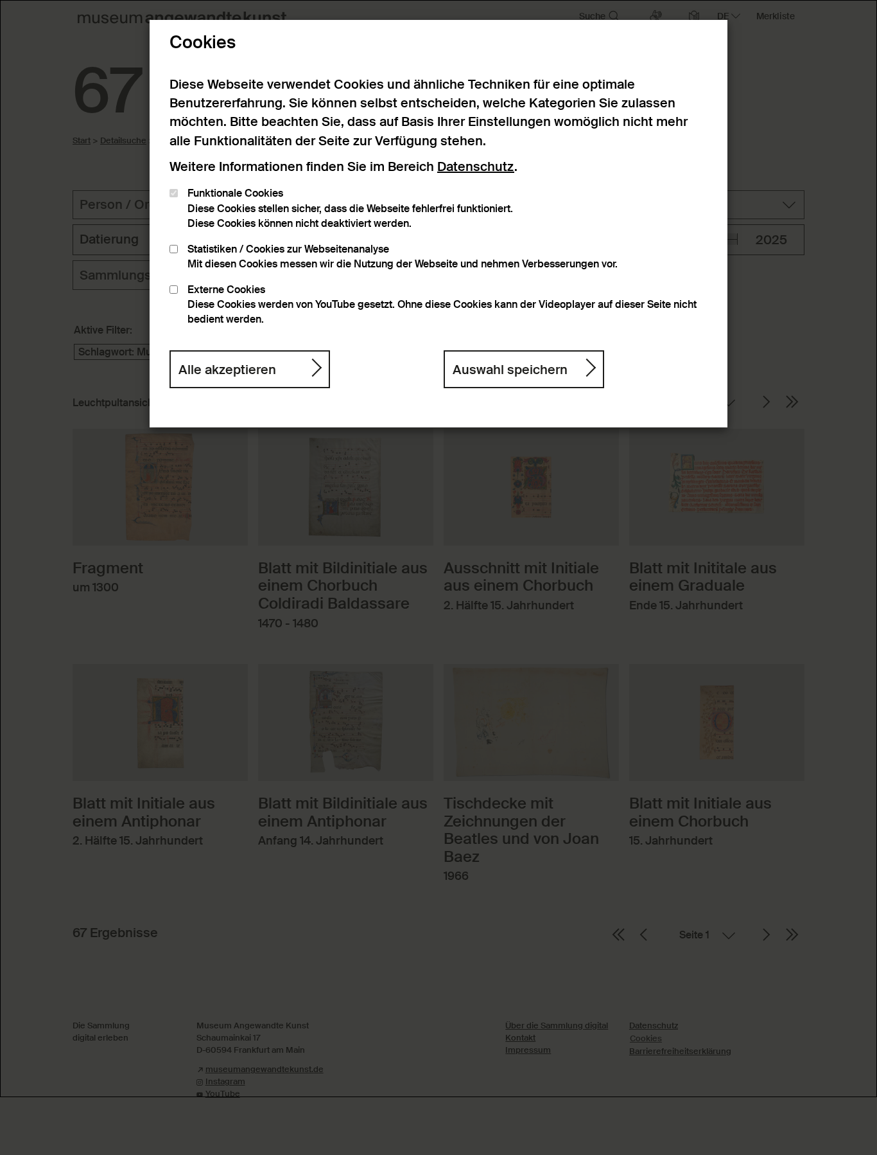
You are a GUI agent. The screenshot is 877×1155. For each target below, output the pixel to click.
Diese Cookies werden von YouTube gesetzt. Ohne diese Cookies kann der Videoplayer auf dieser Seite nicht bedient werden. (442, 305)
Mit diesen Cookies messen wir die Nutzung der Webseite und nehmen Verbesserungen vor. (402, 257)
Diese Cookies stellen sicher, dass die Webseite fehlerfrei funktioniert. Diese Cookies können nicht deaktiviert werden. (350, 208)
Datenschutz (475, 166)
